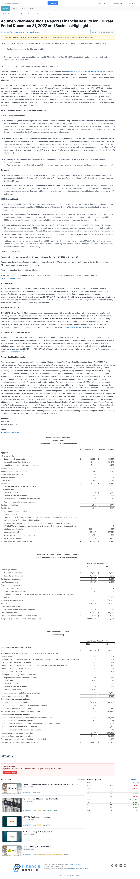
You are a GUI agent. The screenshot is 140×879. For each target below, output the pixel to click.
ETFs (23, 8)
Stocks (15, 8)
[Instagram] (125, 868)
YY (48, 825)
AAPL (88, 788)
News (23, 14)
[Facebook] (116, 868)
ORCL (88, 807)
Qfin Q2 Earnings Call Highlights (37, 846)
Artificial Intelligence (41, 854)
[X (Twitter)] (112, 868)
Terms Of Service (83, 868)
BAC (88, 794)
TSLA (88, 810)
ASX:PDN (50, 810)
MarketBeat (28, 792)
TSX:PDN (55, 810)
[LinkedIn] (121, 868)
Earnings (39, 810)
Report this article (10, 772)
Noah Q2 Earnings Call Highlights (37, 832)
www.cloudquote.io (76, 864)
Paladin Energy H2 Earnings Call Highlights (41, 799)
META (88, 799)
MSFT (88, 802)
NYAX (38, 792)
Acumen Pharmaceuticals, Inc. (79, 71)
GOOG (89, 796)
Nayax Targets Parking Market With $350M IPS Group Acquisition (50, 784)
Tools (32, 8)
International (41, 14)
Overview (15, 14)
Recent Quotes (101, 3)
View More (81, 779)
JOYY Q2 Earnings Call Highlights (37, 817)
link (54, 262)
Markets (5, 8)
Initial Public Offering (57, 854)
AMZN (89, 785)
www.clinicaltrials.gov (73, 327)
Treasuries (51, 14)
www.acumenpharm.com (10, 278)
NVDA (88, 805)
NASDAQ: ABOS (98, 71)
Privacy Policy (71, 868)
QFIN (70, 854)
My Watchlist (118, 3)
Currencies (31, 14)
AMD (88, 791)
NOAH (49, 839)
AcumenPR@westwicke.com (12, 432)
